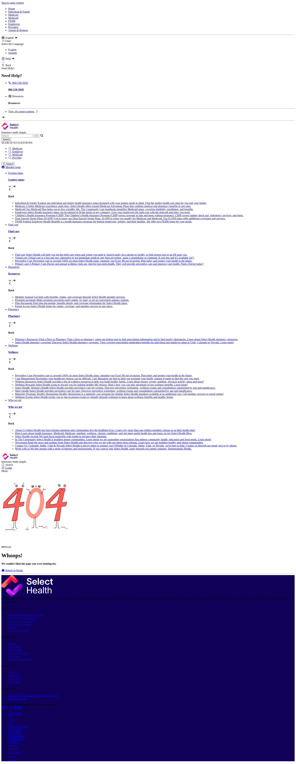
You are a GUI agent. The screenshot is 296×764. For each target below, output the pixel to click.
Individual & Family (19, 11)
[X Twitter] (7, 707)
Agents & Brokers (18, 30)
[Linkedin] (16, 707)
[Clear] (36, 136)
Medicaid (13, 17)
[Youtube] (19, 707)
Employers (14, 24)
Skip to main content (12, 2)
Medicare (13, 14)
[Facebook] (3, 707)
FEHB (11, 21)
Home (11, 8)
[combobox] (17, 136)
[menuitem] (151, 180)
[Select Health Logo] (27, 595)
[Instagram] (12, 707)
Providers (13, 27)
